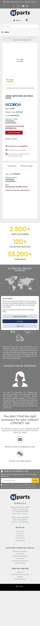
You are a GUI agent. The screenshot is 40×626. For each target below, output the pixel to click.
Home (4, 38)
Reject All (20, 326)
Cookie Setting (20, 540)
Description (12, 166)
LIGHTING (5, 40)
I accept (20, 321)
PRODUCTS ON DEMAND (12, 38)
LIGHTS (10, 40)
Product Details (26, 166)
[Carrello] (26, 20)
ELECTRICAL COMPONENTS (27, 38)
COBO (12, 109)
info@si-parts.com (22, 513)
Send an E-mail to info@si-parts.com (20, 447)
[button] (14, 133)
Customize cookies (20, 316)
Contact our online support (20, 461)
